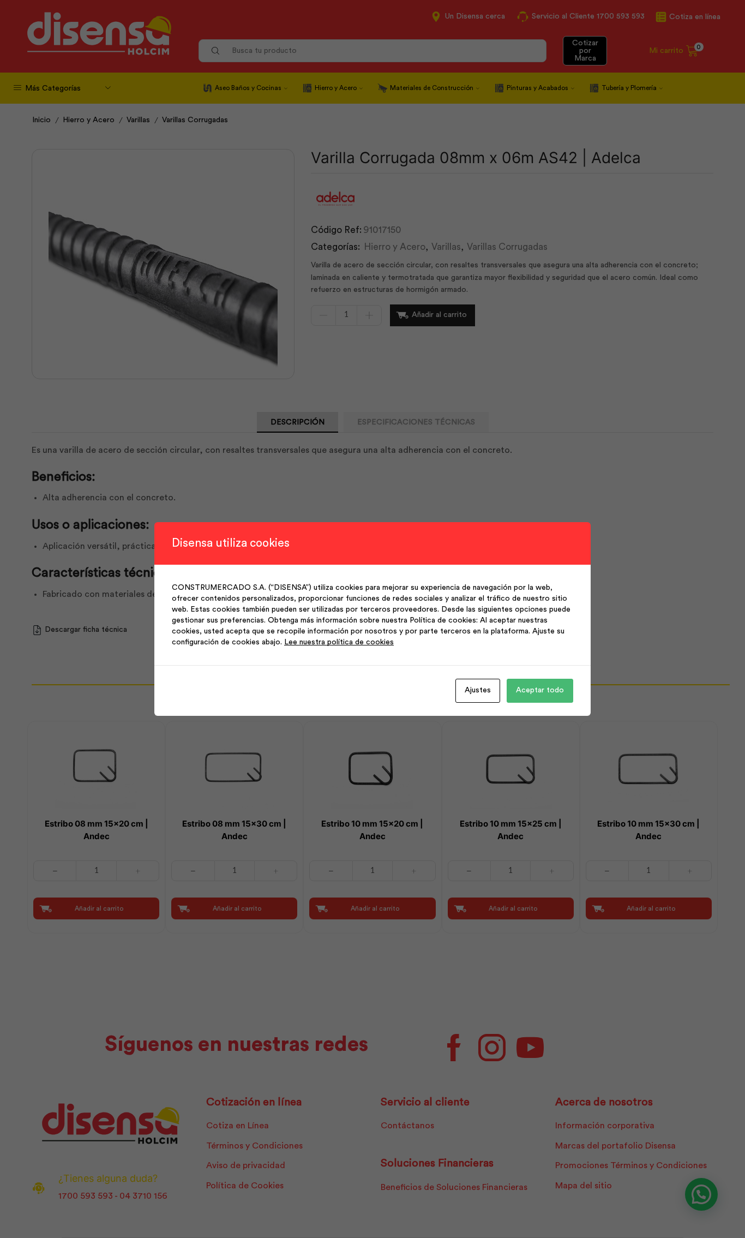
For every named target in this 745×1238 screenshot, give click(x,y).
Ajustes (478, 690)
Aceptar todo (540, 690)
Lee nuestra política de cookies (339, 642)
